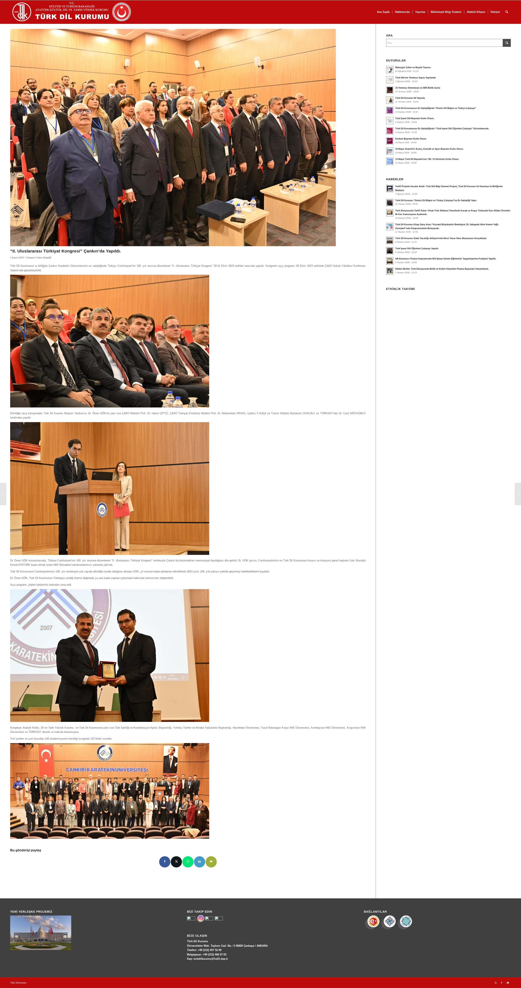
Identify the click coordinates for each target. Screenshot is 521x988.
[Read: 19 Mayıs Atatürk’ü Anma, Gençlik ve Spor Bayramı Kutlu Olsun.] (389, 151)
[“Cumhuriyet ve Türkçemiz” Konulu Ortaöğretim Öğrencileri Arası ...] (518, 494)
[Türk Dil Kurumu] (80, 12)
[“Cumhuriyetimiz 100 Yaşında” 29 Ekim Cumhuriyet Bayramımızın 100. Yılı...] (3, 494)
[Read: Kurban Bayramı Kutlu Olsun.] (389, 141)
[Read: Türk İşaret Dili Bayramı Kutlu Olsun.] (389, 120)
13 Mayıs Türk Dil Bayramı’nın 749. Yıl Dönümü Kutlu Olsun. (427, 159)
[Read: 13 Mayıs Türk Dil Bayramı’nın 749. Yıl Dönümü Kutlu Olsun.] (389, 161)
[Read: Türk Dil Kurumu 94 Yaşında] (389, 100)
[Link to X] (496, 983)
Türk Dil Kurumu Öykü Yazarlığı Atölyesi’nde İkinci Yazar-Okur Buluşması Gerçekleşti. (441, 238)
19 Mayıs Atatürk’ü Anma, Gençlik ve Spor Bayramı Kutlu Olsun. (429, 149)
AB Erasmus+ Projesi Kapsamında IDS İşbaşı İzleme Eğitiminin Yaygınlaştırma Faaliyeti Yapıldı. (445, 258)
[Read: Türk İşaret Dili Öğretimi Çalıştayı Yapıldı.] (389, 250)
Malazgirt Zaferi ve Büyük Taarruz (413, 67)
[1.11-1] (173, 137)
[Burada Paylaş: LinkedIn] (199, 861)
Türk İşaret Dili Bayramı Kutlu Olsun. (414, 118)
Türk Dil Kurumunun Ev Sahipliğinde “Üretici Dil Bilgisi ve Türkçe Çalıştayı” (435, 108)
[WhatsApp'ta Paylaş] (188, 861)
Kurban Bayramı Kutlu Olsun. (411, 138)
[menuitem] (383, 12)
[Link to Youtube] (508, 983)
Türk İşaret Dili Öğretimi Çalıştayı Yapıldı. (417, 248)
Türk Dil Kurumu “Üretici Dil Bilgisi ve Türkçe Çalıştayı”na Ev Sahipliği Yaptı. (436, 200)
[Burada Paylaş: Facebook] (164, 861)
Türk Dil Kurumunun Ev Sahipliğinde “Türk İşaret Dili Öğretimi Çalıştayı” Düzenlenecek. (442, 128)
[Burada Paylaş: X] (176, 861)
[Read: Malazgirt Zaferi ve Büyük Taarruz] (389, 69)
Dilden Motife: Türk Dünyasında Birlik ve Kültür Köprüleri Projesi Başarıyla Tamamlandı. (442, 269)
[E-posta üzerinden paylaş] (211, 861)
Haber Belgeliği (43, 257)
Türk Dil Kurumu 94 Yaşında (410, 98)
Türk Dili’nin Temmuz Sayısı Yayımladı (415, 77)
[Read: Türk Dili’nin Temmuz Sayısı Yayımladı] (389, 79)
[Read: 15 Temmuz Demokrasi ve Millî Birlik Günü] (389, 90)
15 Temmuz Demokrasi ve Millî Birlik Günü (417, 88)
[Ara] (507, 12)
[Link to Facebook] (502, 983)
